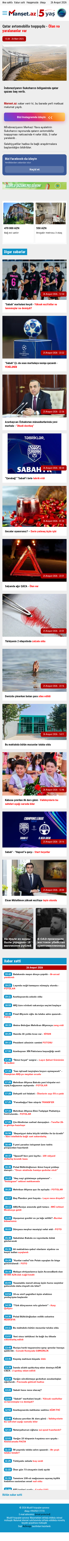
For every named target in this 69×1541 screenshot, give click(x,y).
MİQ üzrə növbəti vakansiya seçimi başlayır (33, 1005)
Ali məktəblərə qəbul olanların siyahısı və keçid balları (31, 1251)
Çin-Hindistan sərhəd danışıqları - (34, 1123)
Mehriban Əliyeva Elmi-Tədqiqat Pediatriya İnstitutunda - (32, 1112)
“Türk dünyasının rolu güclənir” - (30, 1307)
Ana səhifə (7, 2)
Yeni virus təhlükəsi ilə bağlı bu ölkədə (30, 1338)
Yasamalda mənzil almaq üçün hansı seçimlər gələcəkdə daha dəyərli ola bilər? (33, 1284)
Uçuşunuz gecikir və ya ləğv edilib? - (33, 1219)
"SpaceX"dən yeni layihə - (29, 1157)
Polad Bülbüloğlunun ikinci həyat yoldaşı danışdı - (31, 1168)
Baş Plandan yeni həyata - (35, 1198)
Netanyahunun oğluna (33, 1429)
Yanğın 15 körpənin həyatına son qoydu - (31, 1440)
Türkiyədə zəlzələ (24, 1461)
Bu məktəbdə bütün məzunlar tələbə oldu (32, 1327)
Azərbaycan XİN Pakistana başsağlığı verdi (32, 1051)
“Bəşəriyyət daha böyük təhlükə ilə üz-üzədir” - (34, 1135)
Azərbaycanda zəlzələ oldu (23, 996)
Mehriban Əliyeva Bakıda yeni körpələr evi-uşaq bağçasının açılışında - (32, 1084)
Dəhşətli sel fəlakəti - (34, 1093)
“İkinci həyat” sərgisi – (34, 1061)
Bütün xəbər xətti (12, 1494)
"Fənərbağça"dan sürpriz (29, 1102)
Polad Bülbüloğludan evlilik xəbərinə (29, 1318)
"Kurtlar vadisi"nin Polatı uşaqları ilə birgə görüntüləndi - (32, 1262)
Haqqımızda (32, 2)
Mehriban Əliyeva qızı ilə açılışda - (34, 1189)
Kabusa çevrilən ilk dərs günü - (33, 1420)
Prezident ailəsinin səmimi (28, 1042)
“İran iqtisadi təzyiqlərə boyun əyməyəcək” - (33, 1072)
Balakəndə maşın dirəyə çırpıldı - (32, 976)
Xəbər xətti (19, 2)
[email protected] (42, 1514)
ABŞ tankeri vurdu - (26, 1489)
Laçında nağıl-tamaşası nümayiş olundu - (31, 987)
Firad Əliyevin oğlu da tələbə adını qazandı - (33, 1015)
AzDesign (27, 1526)
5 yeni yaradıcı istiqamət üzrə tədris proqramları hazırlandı (28, 1146)
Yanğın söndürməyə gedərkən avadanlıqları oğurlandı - (32, 1380)
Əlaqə (43, 2)
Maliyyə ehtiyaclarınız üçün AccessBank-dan (33, 1273)
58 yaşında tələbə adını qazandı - (31, 1451)
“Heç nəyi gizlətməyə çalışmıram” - (28, 1180)
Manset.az (10, 103)
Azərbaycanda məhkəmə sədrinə (32, 1409)
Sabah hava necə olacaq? (23, 1390)
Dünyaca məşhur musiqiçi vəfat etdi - (33, 1229)
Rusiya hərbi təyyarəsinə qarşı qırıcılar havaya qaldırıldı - (34, 1349)
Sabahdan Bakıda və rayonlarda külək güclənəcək (29, 1239)
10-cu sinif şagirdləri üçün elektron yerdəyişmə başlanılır (28, 1295)
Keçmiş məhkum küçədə (25, 1358)
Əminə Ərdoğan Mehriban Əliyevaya (34, 1025)
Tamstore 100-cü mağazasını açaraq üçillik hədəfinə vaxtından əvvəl (32, 1480)
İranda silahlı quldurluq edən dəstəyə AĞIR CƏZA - (32, 1369)
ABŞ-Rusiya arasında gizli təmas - (34, 1208)
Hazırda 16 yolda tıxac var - (28, 1033)
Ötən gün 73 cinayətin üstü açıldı (27, 1469)
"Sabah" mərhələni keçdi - (33, 1400)
